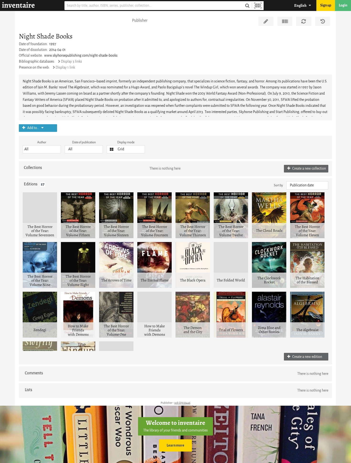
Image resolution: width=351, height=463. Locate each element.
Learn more (175, 445)
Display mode (125, 142)
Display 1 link (65, 67)
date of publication (84, 142)
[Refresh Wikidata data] (303, 21)
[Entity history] (322, 21)
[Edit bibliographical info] (265, 21)
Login (343, 5)
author (41, 142)
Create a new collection (309, 168)
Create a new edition (307, 357)
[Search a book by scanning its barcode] (258, 5)
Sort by (278, 185)
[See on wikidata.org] (284, 21)
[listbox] (42, 149)
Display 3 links (71, 61)
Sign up (325, 5)
